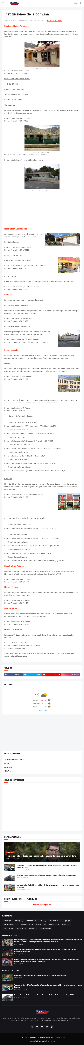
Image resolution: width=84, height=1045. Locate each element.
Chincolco (31, 921)
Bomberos (8, 295)
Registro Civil (8, 767)
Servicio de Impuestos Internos (14, 759)
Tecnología (21, 928)
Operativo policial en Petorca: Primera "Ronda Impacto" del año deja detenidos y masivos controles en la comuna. (45, 950)
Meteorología (27, 924)
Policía (66, 924)
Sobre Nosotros (30, 1037)
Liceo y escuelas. (11, 350)
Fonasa (7, 763)
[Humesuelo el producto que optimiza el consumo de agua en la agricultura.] (7, 977)
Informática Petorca (48, 1041)
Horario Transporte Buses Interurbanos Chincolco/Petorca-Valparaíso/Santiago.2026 (46, 875)
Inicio (21, 1037)
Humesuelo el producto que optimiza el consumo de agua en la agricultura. (40, 975)
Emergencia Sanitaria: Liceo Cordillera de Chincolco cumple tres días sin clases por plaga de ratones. (48, 886)
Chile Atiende (8, 771)
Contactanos (60, 1037)
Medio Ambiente (11, 924)
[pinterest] (51, 1027)
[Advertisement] (42, 209)
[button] (3, 3)
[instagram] (47, 1027)
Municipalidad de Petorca (15, 26)
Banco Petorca (10, 608)
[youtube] (42, 1027)
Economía (54, 921)
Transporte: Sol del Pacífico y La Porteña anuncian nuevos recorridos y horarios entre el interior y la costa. (47, 866)
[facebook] (32, 1027)
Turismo (33, 928)
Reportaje (8, 928)
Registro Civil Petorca (14, 566)
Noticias (41, 924)
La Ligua (66, 921)
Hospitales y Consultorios (15, 229)
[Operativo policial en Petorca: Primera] (7, 952)
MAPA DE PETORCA (54, 21)
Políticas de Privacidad (45, 1037)
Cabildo (8, 921)
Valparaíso (45, 928)
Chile (19, 921)
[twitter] (37, 1027)
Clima (42, 921)
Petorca (54, 924)
